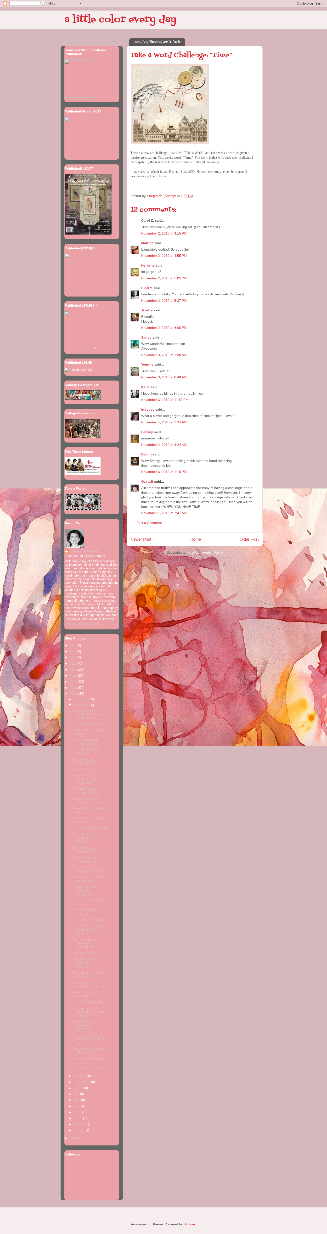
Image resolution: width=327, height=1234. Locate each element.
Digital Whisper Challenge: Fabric (86, 849)
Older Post (249, 539)
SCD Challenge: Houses (89, 1002)
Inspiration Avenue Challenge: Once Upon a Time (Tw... (89, 714)
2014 (73, 669)
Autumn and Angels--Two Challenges (89, 994)
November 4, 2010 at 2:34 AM (164, 422)
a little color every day (120, 20)
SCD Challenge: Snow (87, 724)
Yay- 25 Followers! (85, 953)
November (81, 705)
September (81, 1082)
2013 (73, 675)
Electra (146, 288)
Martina (147, 243)
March (78, 1118)
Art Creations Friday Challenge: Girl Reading (86, 837)
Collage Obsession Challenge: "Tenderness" (85, 890)
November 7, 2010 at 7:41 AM (164, 513)
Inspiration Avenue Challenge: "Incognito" (89, 869)
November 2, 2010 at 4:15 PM (164, 233)
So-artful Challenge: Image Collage (86, 742)
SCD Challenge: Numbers (90, 828)
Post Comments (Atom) (205, 552)
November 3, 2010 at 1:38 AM (164, 355)
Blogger (189, 1224)
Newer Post (140, 539)
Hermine (148, 265)
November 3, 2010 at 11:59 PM (164, 400)
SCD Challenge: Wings (88, 920)
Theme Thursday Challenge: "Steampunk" (84, 943)
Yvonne (147, 364)
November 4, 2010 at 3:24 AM (164, 445)
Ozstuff (147, 481)
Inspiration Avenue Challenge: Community (89, 984)
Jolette (146, 310)
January (79, 1130)
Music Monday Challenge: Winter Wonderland (86, 779)
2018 (73, 645)
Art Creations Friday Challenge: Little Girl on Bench (88, 1011)
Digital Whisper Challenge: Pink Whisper (85, 962)
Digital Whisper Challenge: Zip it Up (87, 761)
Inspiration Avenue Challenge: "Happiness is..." (89, 1038)
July (76, 1094)
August (78, 1088)
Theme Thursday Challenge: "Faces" (87, 859)
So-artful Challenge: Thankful (86, 912)
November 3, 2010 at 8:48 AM (164, 377)
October (79, 1076)
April (77, 1112)
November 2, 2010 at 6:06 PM (164, 328)
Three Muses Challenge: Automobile (89, 879)
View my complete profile (82, 624)
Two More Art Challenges (89, 1068)
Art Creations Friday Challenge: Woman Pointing (87, 929)
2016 (73, 657)
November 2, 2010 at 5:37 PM (164, 301)
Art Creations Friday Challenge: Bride (86, 751)
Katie (145, 387)
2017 (73, 651)
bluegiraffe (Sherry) (83, 551)
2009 (73, 1138)
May (76, 1106)
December (81, 699)
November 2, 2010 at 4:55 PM (164, 256)
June (77, 1100)
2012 (73, 682)
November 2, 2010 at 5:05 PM (164, 278)
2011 (73, 688)
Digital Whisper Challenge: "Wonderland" (83, 1025)
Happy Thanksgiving (86, 769)
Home (195, 539)
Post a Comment (149, 523)
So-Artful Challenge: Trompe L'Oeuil (86, 790)
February (80, 1124)
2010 (73, 694)
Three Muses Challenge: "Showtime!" (89, 1050)
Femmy (147, 432)
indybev (147, 409)
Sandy (146, 337)
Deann (146, 454)
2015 (73, 663)
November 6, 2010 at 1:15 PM (164, 472)
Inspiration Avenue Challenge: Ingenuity (88, 800)
